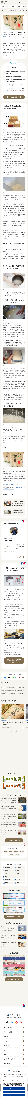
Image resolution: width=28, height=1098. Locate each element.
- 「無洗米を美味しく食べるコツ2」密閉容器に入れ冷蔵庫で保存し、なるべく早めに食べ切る (15, 90)
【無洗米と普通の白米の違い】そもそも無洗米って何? (15, 72)
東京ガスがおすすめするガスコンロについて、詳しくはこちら (14, 660)
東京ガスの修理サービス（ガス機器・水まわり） (17, 1074)
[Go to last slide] (2, 7)
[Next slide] (26, 7)
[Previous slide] (11, 731)
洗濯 (19, 6)
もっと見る (19, 557)
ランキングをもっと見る (14, 840)
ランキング (6, 1045)
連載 (5, 1054)
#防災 (5, 851)
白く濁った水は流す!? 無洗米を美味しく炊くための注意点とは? (15, 80)
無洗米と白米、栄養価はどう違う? (13, 76)
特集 (5, 1050)
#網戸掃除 (11, 855)
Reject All (14, 1092)
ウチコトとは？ (8, 1063)
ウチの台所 (12, 36)
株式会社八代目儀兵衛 (9, 551)
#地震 (10, 851)
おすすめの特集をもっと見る (14, 916)
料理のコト (6, 36)
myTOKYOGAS (4, 1074)
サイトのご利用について (11, 693)
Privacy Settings (14, 1088)
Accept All (14, 1095)
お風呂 (25, 6)
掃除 (13, 6)
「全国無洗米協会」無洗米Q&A (12, 484)
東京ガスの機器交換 (20, 1076)
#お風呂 (22, 851)
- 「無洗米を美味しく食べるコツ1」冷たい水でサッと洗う (15, 85)
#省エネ (16, 851)
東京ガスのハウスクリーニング (10, 1076)
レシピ (6, 6)
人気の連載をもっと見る (14, 979)
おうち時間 (7, 1065)
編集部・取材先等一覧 (9, 1059)
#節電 (17, 855)
